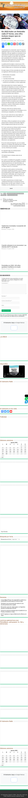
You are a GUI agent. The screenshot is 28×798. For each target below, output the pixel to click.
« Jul (2, 457)
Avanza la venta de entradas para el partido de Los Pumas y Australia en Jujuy (14, 611)
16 (25, 449)
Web (3, 305)
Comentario (5, 283)
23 (25, 451)
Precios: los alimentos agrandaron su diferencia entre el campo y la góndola (10, 200)
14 (17, 449)
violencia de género (12, 195)
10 (2, 449)
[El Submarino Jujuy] (14, 5)
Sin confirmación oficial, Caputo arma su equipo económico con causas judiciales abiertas (18, 204)
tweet (11, 188)
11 (6, 449)
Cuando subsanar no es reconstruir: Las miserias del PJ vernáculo (14, 246)
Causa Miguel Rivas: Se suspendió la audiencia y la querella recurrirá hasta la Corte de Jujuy (13, 600)
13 (14, 449)
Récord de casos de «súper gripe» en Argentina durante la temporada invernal (13, 607)
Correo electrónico (7, 300)
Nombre (4, 296)
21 (17, 451)
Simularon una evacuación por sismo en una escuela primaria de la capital (12, 604)
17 (2, 451)
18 (6, 451)
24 (2, 453)
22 (21, 451)
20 (14, 451)
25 (6, 453)
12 (10, 449)
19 (10, 451)
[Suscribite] (26, 398)
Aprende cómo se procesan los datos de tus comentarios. (13, 315)
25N (5, 193)
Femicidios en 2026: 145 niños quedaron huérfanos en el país (11, 266)
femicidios (3, 195)
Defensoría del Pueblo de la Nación (15, 193)
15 (21, 449)
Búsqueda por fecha (6, 539)
